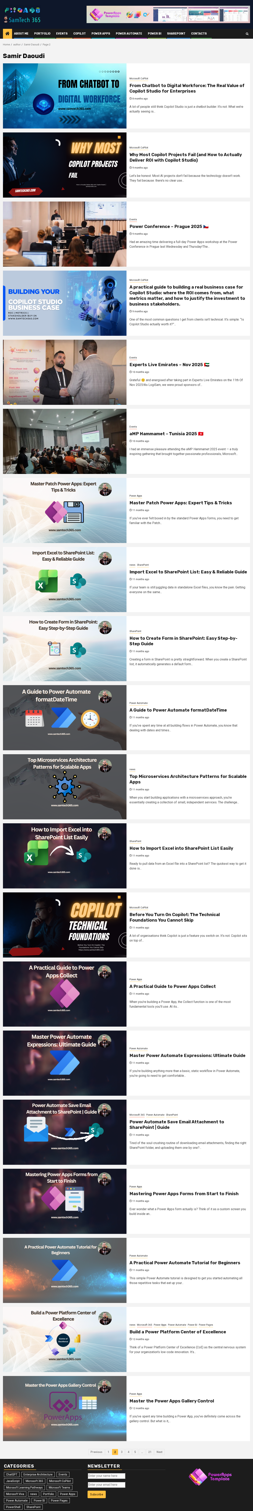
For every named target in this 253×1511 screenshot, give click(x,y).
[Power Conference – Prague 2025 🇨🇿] (64, 234)
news (132, 565)
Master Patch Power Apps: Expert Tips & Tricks (180, 503)
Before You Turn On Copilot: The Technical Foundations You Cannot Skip (174, 917)
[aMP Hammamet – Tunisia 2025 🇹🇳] (64, 441)
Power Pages (206, 1324)
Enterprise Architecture (38, 1474)
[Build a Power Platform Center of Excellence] (64, 1339)
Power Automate (129, 33)
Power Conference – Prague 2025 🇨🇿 (169, 226)
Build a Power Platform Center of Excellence (177, 1332)
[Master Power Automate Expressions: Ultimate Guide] (64, 1063)
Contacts (199, 33)
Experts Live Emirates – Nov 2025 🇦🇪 (169, 364)
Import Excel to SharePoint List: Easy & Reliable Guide (188, 572)
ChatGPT (11, 1474)
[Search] (247, 34)
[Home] (7, 34)
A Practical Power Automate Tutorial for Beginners (184, 1262)
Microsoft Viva (15, 1494)
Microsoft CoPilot (138, 78)
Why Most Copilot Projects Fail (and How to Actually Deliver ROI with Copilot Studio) (185, 157)
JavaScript (13, 1481)
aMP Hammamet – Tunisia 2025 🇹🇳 (166, 433)
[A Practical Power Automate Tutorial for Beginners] (64, 1270)
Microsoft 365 (137, 1114)
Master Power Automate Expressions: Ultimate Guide (187, 1055)
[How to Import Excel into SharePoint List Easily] (64, 855)
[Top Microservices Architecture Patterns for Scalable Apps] (64, 786)
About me (21, 33)
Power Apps (101, 33)
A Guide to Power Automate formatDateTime (178, 710)
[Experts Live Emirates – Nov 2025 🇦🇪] (64, 372)
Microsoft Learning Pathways (24, 1487)
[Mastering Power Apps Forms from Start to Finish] (64, 1201)
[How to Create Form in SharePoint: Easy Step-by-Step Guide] (64, 648)
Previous (96, 1452)
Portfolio (42, 33)
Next (159, 1452)
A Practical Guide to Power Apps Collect (172, 986)
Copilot (79, 33)
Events (62, 33)
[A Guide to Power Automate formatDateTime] (64, 717)
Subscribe (96, 1494)
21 (149, 1452)
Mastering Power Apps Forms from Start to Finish (184, 1193)
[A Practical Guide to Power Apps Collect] (64, 994)
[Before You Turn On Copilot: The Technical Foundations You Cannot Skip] (64, 925)
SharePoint (176, 33)
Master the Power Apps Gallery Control (171, 1401)
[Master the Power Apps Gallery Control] (64, 1408)
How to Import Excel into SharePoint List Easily (181, 848)
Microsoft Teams (59, 1487)
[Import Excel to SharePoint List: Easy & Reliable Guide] (64, 579)
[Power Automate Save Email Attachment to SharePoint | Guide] (64, 1132)
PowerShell (13, 1507)
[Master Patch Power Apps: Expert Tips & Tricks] (64, 510)
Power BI (154, 33)
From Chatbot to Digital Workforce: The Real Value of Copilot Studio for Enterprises (187, 88)
